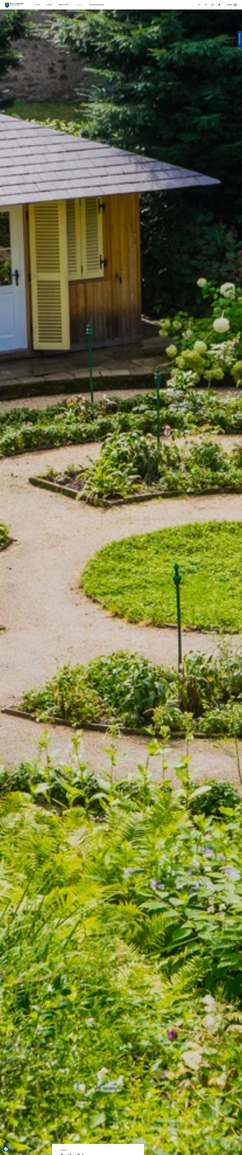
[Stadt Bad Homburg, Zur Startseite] (14, 5)
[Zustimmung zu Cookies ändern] (6, 1149)
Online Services (96, 5)
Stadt (37, 5)
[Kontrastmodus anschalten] (219, 4)
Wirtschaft (63, 5)
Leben (49, 5)
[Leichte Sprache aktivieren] (212, 4)
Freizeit (79, 5)
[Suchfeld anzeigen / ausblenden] (199, 4)
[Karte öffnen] (205, 4)
